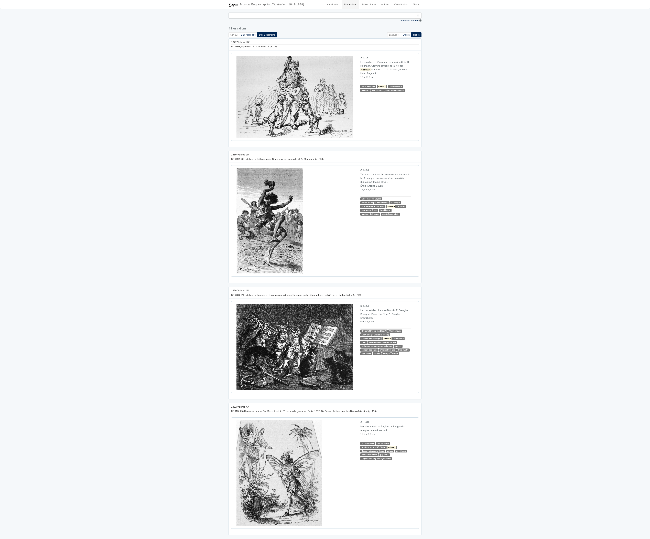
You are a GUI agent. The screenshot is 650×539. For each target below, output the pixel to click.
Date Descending (267, 35)
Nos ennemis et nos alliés (373, 206)
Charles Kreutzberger (371, 338)
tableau (377, 354)
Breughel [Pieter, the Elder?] (374, 331)
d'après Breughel (387, 350)
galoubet (366, 90)
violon (395, 354)
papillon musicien (369, 455)
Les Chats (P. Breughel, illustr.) (375, 335)
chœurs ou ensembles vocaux (382, 342)
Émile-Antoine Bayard (371, 199)
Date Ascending (248, 35)
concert (398, 346)
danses (401, 206)
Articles (385, 4)
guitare (390, 451)
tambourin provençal (394, 90)
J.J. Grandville (368, 443)
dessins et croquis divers (373, 451)
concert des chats (369, 350)
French (416, 35)
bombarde (399, 338)
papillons (384, 455)
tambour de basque (370, 214)
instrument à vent (369, 210)
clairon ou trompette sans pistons (377, 346)
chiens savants (395, 86)
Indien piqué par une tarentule (375, 203)
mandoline (366, 354)
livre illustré (377, 90)
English (406, 35)
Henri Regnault (368, 86)
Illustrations (350, 4)
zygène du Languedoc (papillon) (376, 459)
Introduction (333, 4)
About (416, 4)
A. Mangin (395, 203)
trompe (386, 354)
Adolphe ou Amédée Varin (373, 447)
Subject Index (369, 4)
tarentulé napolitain (390, 214)
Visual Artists (401, 4)
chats (364, 342)
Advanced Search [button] (409, 20)
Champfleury (395, 331)
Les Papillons (383, 443)
